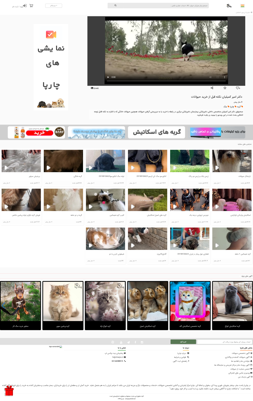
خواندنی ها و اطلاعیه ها (240, 361)
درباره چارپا (182, 353)
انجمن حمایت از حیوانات (240, 369)
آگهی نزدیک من (244, 376)
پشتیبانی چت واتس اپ (114, 353)
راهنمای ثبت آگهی (180, 361)
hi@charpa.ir (117, 357)
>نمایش (238, 12)
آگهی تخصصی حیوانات (241, 353)
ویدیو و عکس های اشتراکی (239, 373)
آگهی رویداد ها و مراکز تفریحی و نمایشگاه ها (232, 365)
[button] (3, 305)
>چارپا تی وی (245, 12)
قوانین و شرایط (180, 357)
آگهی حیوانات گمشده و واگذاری (237, 357)
